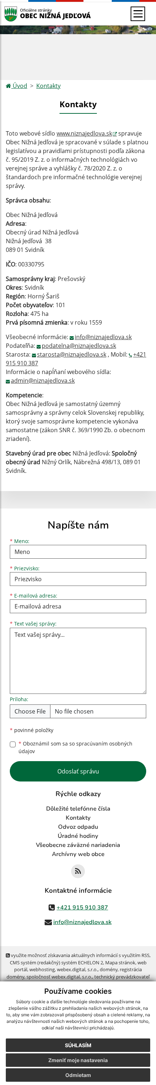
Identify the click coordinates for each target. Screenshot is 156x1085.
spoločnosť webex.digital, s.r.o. (59, 976)
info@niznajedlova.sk (103, 337)
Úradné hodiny (78, 836)
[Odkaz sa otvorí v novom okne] (78, 871)
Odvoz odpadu (78, 827)
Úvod (19, 86)
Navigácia (21, 14)
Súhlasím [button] (78, 1045)
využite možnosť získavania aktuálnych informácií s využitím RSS (79, 955)
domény (109, 969)
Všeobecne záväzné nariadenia (78, 845)
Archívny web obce (78, 854)
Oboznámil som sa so (75, 747)
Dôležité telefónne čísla (78, 809)
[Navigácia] (138, 14)
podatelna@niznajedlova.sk (79, 346)
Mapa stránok (120, 962)
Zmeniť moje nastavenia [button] (78, 1060)
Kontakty (48, 86)
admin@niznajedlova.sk (43, 381)
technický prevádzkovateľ (121, 976)
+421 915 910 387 (82, 908)
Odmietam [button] (78, 1075)
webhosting (42, 969)
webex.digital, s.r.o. (77, 969)
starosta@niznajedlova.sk (71, 354)
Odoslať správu (78, 771)
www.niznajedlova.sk (84, 133)
